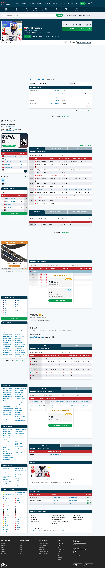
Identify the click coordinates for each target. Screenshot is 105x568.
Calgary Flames (6, 332)
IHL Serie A (19, 494)
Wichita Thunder (19, 459)
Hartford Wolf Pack (7, 412)
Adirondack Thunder (7, 429)
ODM (50, 224)
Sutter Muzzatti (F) (8, 161)
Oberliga (7, 525)
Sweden (3, 543)
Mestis (6, 503)
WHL (6, 310)
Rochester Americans (20, 398)
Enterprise (60, 557)
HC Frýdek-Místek (41, 195)
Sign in (89, 3)
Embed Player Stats (85, 145)
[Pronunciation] (63, 24)
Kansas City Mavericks (8, 457)
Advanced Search (85, 15)
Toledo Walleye (18, 448)
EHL (5, 507)
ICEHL (6, 531)
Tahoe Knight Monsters (20, 446)
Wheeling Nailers (19, 457)
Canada (3, 545)
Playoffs (75, 161)
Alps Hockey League (21, 492)
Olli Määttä (14, 129)
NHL (21, 167)
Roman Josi (8, 207)
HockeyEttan (8, 498)
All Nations (3, 553)
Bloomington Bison (7, 435)
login (42, 337)
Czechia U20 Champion (55, 454)
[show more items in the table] (25, 171)
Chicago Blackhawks (7, 336)
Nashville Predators (7, 356)
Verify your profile (35, 530)
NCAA (6, 308)
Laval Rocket (6, 422)
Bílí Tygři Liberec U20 (41, 172)
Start (30, 79)
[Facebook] (2, 121)
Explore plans (60, 300)
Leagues (31, 3)
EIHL (18, 498)
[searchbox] (32, 15)
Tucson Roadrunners (20, 416)
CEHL (18, 500)
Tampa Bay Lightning (20, 344)
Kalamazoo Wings (7, 455)
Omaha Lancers (18, 472)
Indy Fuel (5, 451)
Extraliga (19, 313)
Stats (17, 3)
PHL (18, 505)
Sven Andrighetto (10, 198)
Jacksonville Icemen (7, 453)
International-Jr (53, 167)
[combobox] (32, 15)
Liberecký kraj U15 (41, 224)
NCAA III (19, 517)
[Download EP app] (14, 140)
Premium (87, 106)
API (58, 553)
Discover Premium (60, 425)
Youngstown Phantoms (20, 485)
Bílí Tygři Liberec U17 (41, 161)
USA (2, 547)
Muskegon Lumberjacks (20, 470)
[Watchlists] (66, 24)
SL (5, 519)
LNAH (18, 519)
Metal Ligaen (8, 505)
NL (17, 310)
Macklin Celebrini (10, 201)
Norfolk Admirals (19, 431)
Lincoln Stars (6, 483)
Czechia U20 (52, 172)
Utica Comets (18, 418)
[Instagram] (8, 121)
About (59, 545)
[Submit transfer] (90, 24)
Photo (59, 551)
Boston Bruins (6, 328)
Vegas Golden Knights (20, 352)
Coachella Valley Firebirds (6, 403)
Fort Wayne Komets (7, 441)
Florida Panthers (6, 348)
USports (18, 521)
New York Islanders (19, 328)
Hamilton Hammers (7, 410)
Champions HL (8, 509)
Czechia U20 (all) (40, 197)
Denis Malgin (9, 204)
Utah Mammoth (18, 348)
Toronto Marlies (18, 414)
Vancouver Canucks (19, 350)
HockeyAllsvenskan (9, 494)
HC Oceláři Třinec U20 (42, 192)
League (76, 445)
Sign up (83, 3)
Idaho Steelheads (7, 449)
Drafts (46, 3)
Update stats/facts (39, 83)
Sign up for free (34, 337)
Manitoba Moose (19, 390)
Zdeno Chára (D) (8, 167)
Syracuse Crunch (19, 410)
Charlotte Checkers (7, 396)
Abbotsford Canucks (7, 388)
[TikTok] (13, 121)
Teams (24, 3)
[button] (87, 9)
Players (45, 388)
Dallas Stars (5, 342)
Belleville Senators (7, 392)
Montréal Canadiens (7, 354)
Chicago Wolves (6, 398)
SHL (21, 159)
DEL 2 (6, 523)
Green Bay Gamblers (7, 481)
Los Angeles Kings (7, 350)
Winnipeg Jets (18, 356)
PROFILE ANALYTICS (85, 42)
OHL (6, 313)
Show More (14, 213)
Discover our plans (77, 29)
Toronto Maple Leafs (19, 346)
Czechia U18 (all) (40, 181)
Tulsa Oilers (17, 455)
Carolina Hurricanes (7, 334)
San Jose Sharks (18, 338)
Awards (63, 3)
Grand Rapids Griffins (8, 408)
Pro (77, 3)
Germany (3, 551)
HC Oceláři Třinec (32, 33)
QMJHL (6, 315)
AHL (21, 161)
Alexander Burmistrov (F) (10, 156)
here (63, 530)
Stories (55, 3)
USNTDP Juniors (18, 481)
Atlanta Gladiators (7, 433)
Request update (87, 110)
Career (59, 559)
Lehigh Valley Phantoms (20, 388)
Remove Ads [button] (51, 47)
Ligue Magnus (20, 496)
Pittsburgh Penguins (19, 336)
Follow (27, 36)
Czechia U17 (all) (40, 175)
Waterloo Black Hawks (20, 483)
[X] (5, 121)
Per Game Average (56, 148)
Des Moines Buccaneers (8, 474)
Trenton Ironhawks (19, 450)
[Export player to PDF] (80, 24)
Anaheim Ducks (6, 326)
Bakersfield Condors (7, 390)
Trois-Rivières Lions (19, 452)
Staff (76, 388)
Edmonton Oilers (7, 346)
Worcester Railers (19, 461)
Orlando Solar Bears (19, 433)
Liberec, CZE (56, 97)
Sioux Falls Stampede (20, 476)
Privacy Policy (61, 549)
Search (60, 15)
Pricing (70, 3)
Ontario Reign (18, 394)
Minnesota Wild (6, 352)
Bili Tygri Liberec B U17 (42, 164)
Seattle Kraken (18, 340)
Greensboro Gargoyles (8, 444)
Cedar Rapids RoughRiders (6, 469)
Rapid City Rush (18, 435)
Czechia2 (52, 195)
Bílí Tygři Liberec (40, 186)
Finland (3, 549)
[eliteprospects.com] (5, 3)
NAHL (18, 302)
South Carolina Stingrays (18, 443)
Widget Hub (60, 543)
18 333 (73, 42)
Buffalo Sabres (6, 330)
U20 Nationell (8, 496)
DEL (5, 521)
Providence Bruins (19, 396)
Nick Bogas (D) (7, 164)
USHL (21, 164)
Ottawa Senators (19, 332)
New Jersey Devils (19, 326)
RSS (58, 555)
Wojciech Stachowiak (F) (9, 159)
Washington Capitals (20, 354)
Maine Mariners (6, 459)
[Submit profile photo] (87, 24)
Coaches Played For (80, 148)
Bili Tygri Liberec (55, 103)
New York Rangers (19, 330)
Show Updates (38, 36)
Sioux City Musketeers (20, 474)
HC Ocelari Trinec (39, 79)
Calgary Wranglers (7, 394)
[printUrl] (65, 42)
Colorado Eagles (6, 406)
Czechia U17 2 (53, 164)
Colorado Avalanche (7, 338)
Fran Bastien (10, 126)
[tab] (37, 148)
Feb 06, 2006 (55, 90)
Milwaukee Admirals (19, 392)
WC (5, 527)
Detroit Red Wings (7, 344)
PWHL (18, 529)
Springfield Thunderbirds (18, 407)
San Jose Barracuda (19, 404)
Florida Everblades (7, 439)
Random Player (71, 15)
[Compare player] (83, 24)
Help (59, 547)
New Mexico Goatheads (20, 429)
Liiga (18, 308)
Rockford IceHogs (19, 400)
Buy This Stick (13, 266)
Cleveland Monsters (7, 400)
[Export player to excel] (76, 24)
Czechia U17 (52, 161)
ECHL (21, 156)
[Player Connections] (70, 24)
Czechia (42, 33)
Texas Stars (17, 412)
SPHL (6, 306)
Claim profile (52, 36)
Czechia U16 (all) (40, 167)
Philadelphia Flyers (19, 334)
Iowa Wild (5, 420)
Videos (39, 3)
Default (36, 148)
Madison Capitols (19, 468)
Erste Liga (19, 503)
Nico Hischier (9, 210)
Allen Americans (6, 431)
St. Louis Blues (18, 342)
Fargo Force (5, 479)
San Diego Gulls (18, 402)
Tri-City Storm (18, 479)
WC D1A (6, 529)
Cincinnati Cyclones (7, 437)
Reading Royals (18, 437)
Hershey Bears (6, 417)
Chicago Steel (6, 472)
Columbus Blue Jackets (8, 340)
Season (44, 445)
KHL (18, 304)
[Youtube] (11, 121)
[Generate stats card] (73, 24)
